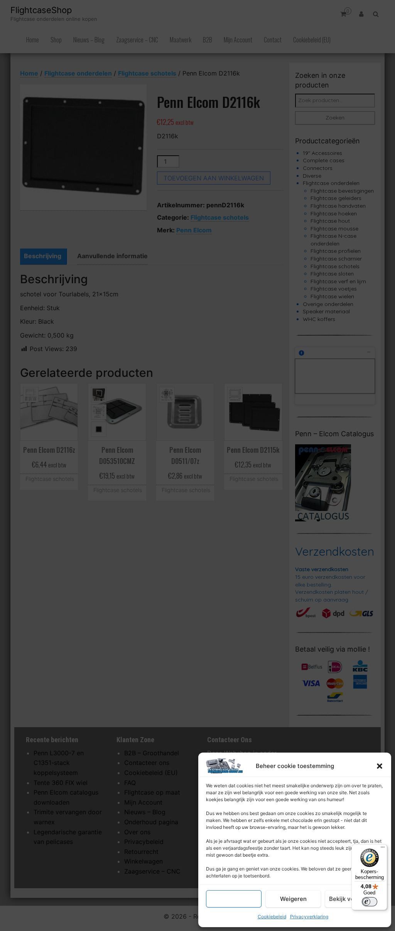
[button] (379, 766)
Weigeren (293, 898)
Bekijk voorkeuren (354, 898)
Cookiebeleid (272, 916)
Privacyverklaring (309, 916)
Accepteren (233, 898)
